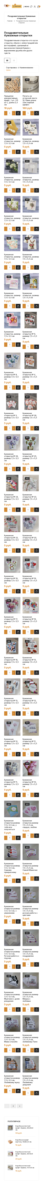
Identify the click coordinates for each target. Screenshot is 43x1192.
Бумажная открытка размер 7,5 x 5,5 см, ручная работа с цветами (30, 910)
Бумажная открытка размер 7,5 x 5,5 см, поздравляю (30, 952)
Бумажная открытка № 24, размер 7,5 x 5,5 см (11, 498)
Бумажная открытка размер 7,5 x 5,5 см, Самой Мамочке (30, 867)
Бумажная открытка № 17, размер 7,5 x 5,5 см (11, 620)
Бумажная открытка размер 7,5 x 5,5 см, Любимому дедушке (30, 1080)
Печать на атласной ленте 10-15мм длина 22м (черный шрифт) (30, 100)
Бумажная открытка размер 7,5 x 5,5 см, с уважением (12, 909)
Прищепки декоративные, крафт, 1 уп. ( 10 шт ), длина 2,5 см (11, 100)
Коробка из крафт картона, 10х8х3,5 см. (23, 1141)
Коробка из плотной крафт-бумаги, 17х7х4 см (24, 1167)
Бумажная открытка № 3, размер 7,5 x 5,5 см (11, 416)
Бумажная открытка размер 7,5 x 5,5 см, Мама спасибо (12, 1038)
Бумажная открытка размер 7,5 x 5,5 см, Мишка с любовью (30, 996)
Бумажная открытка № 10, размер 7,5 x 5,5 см (30, 783)
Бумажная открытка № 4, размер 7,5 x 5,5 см (30, 375)
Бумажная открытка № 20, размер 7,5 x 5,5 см (30, 538)
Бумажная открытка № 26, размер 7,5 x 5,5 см (11, 457)
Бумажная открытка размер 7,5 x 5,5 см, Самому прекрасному (12, 868)
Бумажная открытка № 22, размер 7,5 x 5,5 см (11, 538)
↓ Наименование (25, 67)
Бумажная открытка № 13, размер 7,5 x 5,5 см (30, 661)
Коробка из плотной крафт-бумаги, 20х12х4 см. (24, 1154)
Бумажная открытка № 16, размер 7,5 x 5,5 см (30, 620)
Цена (8, 70)
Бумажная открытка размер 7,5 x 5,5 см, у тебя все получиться (12, 825)
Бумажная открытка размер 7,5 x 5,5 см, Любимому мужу (12, 1079)
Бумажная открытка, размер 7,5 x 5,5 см (12, 141)
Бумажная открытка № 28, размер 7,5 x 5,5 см (30, 416)
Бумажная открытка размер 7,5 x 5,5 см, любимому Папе (30, 1038)
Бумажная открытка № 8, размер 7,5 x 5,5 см (11, 375)
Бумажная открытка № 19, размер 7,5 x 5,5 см (11, 579)
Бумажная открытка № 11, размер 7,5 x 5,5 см (30, 742)
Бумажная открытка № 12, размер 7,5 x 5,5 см (30, 701)
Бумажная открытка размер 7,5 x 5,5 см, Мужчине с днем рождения (12, 996)
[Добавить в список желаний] (16, 87)
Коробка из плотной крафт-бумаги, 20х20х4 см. (24, 1128)
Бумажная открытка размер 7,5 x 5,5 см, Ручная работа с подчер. (12, 953)
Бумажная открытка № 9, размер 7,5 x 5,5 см (30, 335)
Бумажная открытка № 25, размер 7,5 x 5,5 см (30, 457)
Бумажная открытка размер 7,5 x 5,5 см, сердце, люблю (30, 824)
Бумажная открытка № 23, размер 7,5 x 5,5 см (30, 498)
